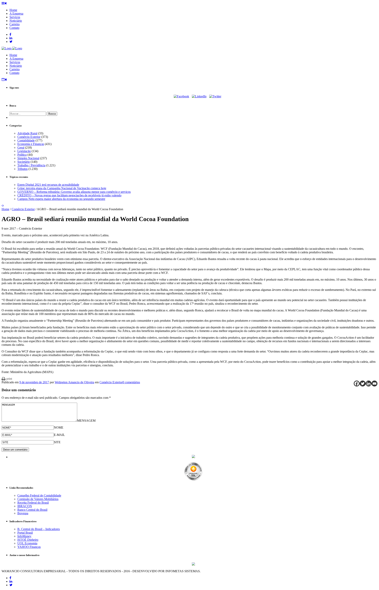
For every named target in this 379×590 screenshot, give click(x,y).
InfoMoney (24, 536)
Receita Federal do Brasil (33, 502)
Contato (14, 72)
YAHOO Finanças (29, 547)
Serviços (14, 62)
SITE (57, 442)
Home (13, 55)
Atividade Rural (27, 133)
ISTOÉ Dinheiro (27, 539)
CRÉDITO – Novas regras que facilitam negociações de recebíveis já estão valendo (69, 195)
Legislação (24, 151)
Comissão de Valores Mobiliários (37, 499)
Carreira (14, 69)
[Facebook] (181, 96)
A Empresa (16, 58)
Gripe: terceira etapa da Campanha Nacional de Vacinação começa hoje (61, 188)
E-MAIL (59, 434)
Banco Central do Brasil (32, 509)
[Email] (374, 383)
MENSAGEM (86, 420)
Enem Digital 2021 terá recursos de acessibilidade (48, 184)
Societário (23, 161)
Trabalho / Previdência (31, 165)
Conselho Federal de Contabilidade (39, 495)
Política (22, 154)
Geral (20, 147)
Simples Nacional (28, 158)
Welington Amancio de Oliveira (74, 382)
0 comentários (131, 382)
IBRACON (24, 506)
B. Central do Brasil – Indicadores (38, 529)
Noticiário (15, 65)
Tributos (22, 169)
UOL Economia (27, 543)
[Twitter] (215, 96)
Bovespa (22, 513)
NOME (58, 427)
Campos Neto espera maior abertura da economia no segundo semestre (61, 199)
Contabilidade (26, 140)
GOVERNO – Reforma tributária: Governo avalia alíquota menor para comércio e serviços (74, 191)
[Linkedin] (368, 383)
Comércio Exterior (28, 137)
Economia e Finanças (30, 144)
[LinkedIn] (199, 96)
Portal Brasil (25, 532)
